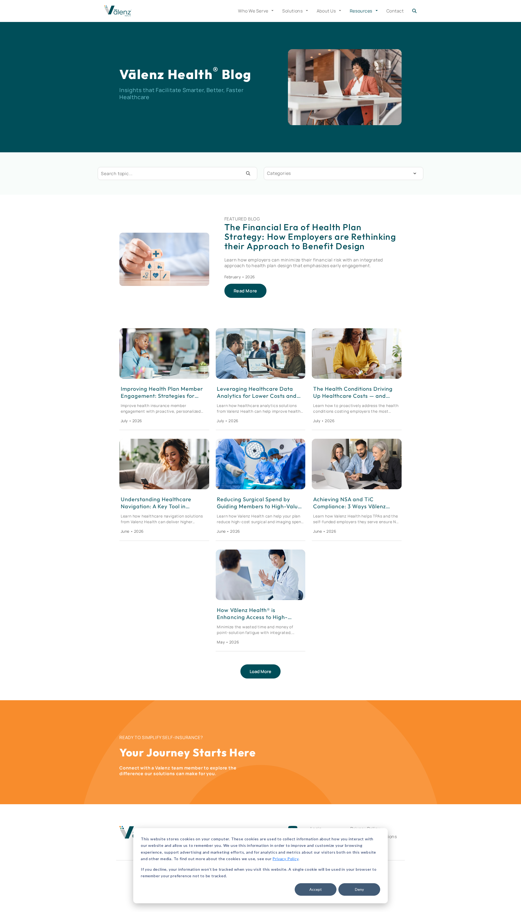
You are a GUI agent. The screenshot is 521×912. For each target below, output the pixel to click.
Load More (260, 671)
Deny (359, 889)
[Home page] (118, 10)
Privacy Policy (285, 858)
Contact (395, 11)
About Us (327, 11)
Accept (315, 889)
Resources (361, 11)
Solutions (293, 11)
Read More (245, 291)
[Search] (414, 11)
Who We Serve (253, 11)
